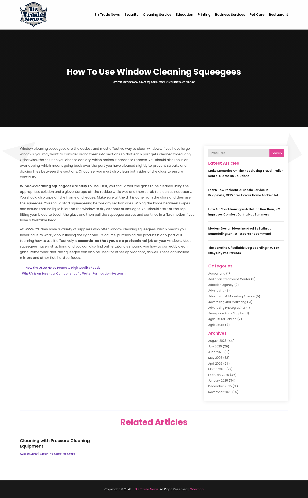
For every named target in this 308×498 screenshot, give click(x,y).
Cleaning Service (157, 14)
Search (277, 153)
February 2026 (218, 375)
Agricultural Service (222, 319)
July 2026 (215, 346)
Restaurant (278, 14)
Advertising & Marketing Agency (231, 296)
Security (131, 14)
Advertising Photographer (226, 308)
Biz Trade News (107, 14)
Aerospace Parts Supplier (226, 313)
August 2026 (217, 341)
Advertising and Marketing (227, 302)
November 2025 (219, 392)
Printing (204, 14)
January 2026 (218, 380)
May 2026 (215, 358)
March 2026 (216, 369)
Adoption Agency (220, 285)
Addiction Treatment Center (229, 279)
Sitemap (197, 489)
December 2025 (220, 386)
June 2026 (215, 352)
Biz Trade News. (147, 489)
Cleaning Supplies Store (177, 82)
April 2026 (215, 363)
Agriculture (216, 325)
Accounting (216, 273)
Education (184, 14)
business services (230, 14)
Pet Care (257, 14)
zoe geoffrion (127, 82)
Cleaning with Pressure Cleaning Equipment (55, 443)
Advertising (216, 290)
